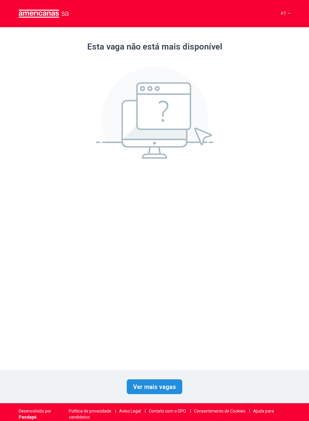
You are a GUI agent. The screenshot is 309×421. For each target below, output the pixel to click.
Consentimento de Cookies (219, 411)
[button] (285, 14)
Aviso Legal (130, 411)
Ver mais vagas (154, 386)
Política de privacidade (90, 411)
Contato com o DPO (167, 411)
